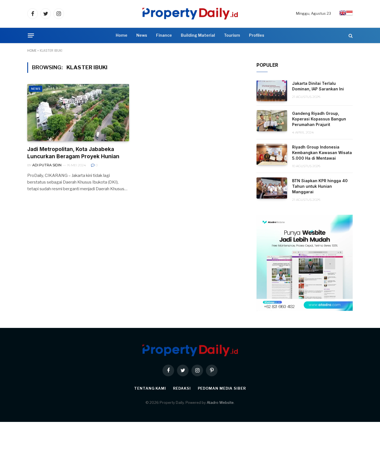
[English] (342, 15)
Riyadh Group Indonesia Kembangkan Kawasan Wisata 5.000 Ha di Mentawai (322, 152)
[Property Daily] (190, 13)
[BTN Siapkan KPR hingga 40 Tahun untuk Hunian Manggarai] (271, 188)
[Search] (350, 35)
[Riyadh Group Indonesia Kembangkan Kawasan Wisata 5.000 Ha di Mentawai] (271, 154)
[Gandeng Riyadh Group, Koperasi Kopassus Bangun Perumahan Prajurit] (271, 120)
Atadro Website (220, 402)
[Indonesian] (349, 15)
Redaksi (182, 388)
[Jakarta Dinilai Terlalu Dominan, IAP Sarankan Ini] (271, 90)
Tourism (232, 35)
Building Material (198, 35)
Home (121, 35)
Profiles (256, 35)
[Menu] (31, 35)
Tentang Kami (150, 388)
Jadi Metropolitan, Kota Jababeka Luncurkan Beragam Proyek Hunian (73, 153)
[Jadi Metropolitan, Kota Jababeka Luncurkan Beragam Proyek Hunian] (78, 112)
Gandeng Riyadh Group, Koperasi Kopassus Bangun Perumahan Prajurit (319, 119)
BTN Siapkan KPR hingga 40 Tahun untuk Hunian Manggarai (320, 186)
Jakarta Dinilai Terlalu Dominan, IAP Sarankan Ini (318, 86)
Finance (164, 35)
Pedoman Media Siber (222, 388)
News (141, 35)
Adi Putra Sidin (46, 165)
